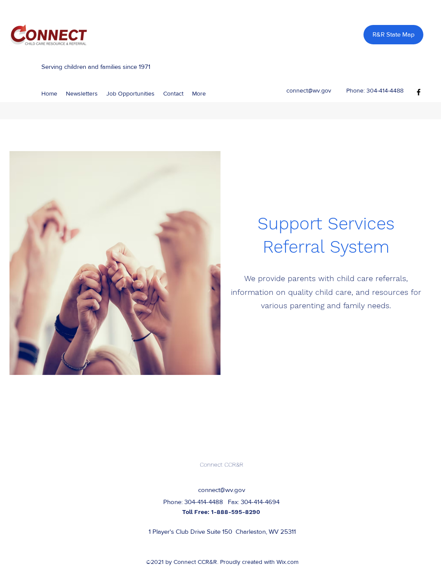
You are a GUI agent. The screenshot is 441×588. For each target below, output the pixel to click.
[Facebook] (418, 92)
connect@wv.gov (308, 90)
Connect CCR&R (221, 464)
